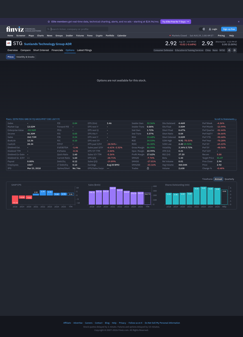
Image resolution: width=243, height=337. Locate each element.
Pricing (221, 35)
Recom (205, 154)
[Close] (238, 21)
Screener (20, 35)
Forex (90, 35)
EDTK (15, 119)
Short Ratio (167, 133)
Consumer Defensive (163, 50)
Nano (215, 50)
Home (10, 35)
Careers (88, 322)
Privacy (122, 322)
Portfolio (110, 35)
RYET (43, 119)
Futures (80, 35)
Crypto (99, 35)
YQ (33, 119)
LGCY (54, 119)
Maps (31, 35)
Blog (107, 322)
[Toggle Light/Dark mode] (202, 29)
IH (30, 119)
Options (70, 50)
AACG (38, 119)
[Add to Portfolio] (234, 50)
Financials (57, 50)
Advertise (77, 322)
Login (214, 29)
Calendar (121, 35)
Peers (9, 119)
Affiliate (67, 322)
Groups (59, 35)
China (208, 50)
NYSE (222, 50)
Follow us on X (135, 322)
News (49, 35)
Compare (25, 50)
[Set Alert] (229, 50)
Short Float (167, 130)
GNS (26, 119)
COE (49, 119)
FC (58, 119)
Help (231, 35)
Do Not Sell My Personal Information (162, 322)
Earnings (92, 164)
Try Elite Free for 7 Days (173, 21)
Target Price (208, 158)
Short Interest (41, 50)
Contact (98, 322)
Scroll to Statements (225, 119)
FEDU (21, 119)
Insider (69, 35)
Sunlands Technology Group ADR (48, 44)
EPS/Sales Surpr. (96, 168)
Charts (40, 35)
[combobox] (77, 29)
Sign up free (229, 29)
